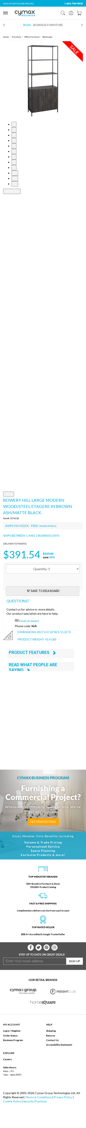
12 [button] (14, 184)
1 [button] (14, 124)
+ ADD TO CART (42, 580)
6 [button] (14, 151)
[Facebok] (31, 947)
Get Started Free (43, 821)
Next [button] (8, 494)
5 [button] (14, 146)
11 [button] (14, 178)
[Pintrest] (46, 947)
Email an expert (29, 621)
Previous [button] (12, 191)
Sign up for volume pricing (18, 3)
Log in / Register (12, 1030)
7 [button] (14, 156)
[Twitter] (38, 947)
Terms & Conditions (39, 1097)
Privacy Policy (63, 1097)
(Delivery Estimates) (15, 543)
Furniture (16, 37)
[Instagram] (54, 947)
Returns (50, 1035)
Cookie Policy (12, 1101)
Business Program (13, 1040)
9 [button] (14, 167)
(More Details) (47, 526)
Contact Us (52, 1040)
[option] (43, 81)
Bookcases (47, 37)
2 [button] (14, 129)
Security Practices (35, 1101)
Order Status (10, 1035)
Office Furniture (31, 37)
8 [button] (14, 162)
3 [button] (14, 135)
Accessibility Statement (59, 1044)
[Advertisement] (43, 715)
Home (6, 37)
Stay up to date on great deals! (42, 954)
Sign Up (74, 961)
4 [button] (14, 140)
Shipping (51, 1030)
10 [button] (14, 173)
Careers (7, 1059)
